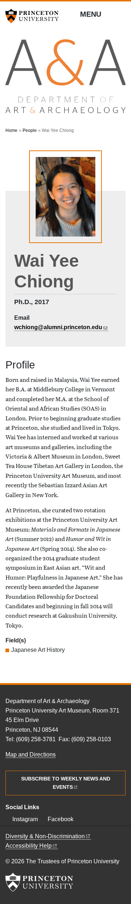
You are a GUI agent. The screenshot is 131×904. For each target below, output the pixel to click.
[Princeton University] (34, 16)
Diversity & (45, 836)
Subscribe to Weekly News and (65, 783)
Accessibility (28, 846)
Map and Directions (30, 754)
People (30, 130)
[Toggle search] (120, 14)
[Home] (65, 79)
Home (11, 130)
